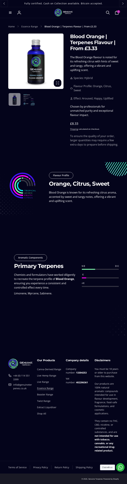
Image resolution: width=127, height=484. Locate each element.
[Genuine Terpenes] (20, 367)
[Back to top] (122, 478)
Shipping (74, 129)
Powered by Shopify (111, 479)
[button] (10, 12)
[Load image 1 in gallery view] (15, 99)
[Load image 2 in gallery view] (29, 99)
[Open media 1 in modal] (36, 61)
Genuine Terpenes (95, 479)
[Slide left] (4, 3)
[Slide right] (122, 3)
